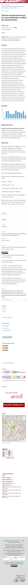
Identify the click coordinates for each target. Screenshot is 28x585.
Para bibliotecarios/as (6, 330)
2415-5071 (10, 542)
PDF (5, 213)
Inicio (2, 5)
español (4, 311)
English (4, 308)
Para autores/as (5, 328)
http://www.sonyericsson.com (15, 173)
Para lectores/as (5, 325)
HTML (4, 219)
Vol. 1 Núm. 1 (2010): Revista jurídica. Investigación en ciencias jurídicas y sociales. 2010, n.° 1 (13, 7)
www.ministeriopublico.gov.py (14, 554)
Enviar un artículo (7, 337)
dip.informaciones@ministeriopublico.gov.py (14, 553)
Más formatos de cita (7, 299)
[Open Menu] (1, 1)
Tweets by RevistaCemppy (8, 362)
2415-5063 (9, 540)
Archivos (7, 5)
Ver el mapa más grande (6, 442)
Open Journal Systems (7, 317)
